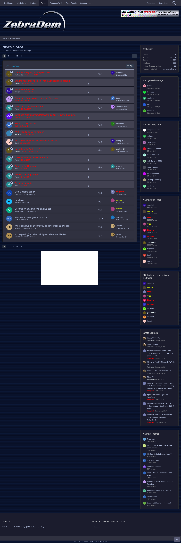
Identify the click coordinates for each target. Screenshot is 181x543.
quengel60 (18, 194)
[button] (134, 56)
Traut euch (151, 439)
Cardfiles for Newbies (25, 166)
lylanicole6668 (152, 167)
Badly (149, 255)
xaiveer (17, 237)
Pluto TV (150, 377)
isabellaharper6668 (154, 161)
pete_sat (119, 217)
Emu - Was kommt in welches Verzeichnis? (36, 140)
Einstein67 (151, 317)
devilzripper (151, 142)
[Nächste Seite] (21, 56)
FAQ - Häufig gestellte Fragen (29, 132)
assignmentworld (169, 69)
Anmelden (151, 3)
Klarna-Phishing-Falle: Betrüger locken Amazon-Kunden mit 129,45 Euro (160, 405)
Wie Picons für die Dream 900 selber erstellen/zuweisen (42, 226)
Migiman (150, 249)
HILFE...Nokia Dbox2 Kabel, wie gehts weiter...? (159, 446)
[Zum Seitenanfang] (177, 539)
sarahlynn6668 (153, 173)
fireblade (150, 92)
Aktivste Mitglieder (152, 200)
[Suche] (174, 3)
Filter (131, 66)
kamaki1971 (19, 211)
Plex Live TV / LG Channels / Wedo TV (161, 363)
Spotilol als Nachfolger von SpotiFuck (157, 396)
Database (19, 200)
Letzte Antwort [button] (15, 66)
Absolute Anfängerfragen (27, 174)
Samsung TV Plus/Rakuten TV (159, 371)
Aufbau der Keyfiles (24, 89)
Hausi (17, 143)
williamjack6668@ (154, 180)
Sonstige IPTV (152, 344)
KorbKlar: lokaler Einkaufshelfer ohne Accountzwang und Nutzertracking (159, 417)
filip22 (17, 203)
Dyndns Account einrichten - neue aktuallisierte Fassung (42, 81)
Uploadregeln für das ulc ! (27, 149)
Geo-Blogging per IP (25, 192)
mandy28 (119, 72)
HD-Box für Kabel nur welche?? (159, 454)
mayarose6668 (153, 155)
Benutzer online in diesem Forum (108, 521)
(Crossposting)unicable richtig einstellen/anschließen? (41, 234)
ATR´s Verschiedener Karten (29, 106)
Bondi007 (18, 228)
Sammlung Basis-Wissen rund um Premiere (36, 98)
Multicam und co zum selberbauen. (32, 157)
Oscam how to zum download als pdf (33, 209)
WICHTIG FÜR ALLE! (25, 123)
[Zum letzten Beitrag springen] (113, 73)
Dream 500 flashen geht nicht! (159, 503)
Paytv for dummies (24, 183)
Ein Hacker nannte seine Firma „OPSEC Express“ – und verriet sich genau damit (161, 353)
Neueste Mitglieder (152, 124)
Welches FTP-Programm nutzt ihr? (32, 217)
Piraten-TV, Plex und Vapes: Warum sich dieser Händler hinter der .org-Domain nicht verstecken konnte (161, 385)
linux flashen (152, 497)
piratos (149, 86)
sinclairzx (150, 98)
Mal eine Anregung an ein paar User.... (33, 72)
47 (17, 56)
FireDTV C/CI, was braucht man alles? (159, 474)
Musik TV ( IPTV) (153, 338)
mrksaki (150, 136)
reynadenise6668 (154, 148)
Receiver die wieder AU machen (159, 490)
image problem (153, 460)
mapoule (150, 111)
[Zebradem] (90, 21)
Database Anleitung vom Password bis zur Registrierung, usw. (45, 115)
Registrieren (163, 3)
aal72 (149, 104)
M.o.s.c (17, 109)
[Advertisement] (69, 268)
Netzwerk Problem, (154, 467)
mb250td (150, 186)
